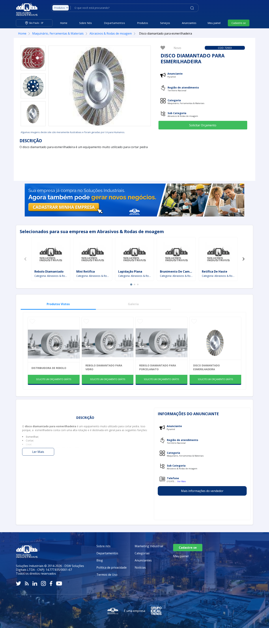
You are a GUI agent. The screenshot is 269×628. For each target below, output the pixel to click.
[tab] (131, 284)
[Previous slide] (26, 259)
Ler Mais (38, 452)
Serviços (165, 23)
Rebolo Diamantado (48, 271)
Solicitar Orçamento (202, 125)
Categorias (142, 553)
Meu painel (214, 23)
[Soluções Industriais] (25, 9)
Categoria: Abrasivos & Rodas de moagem (50, 276)
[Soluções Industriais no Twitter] (18, 583)
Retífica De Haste (214, 271)
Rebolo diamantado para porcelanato (157, 367)
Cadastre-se (238, 23)
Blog (99, 560)
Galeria (133, 304)
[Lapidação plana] (134, 254)
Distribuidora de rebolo (48, 368)
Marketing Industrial (149, 546)
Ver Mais (181, 481)
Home (63, 23)
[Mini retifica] (92, 254)
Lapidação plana (130, 271)
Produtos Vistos (58, 304)
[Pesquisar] (192, 7)
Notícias (140, 567)
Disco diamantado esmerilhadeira (206, 367)
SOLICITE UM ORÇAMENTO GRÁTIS (53, 379)
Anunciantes (189, 23)
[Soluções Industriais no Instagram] (43, 583)
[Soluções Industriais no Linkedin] (34, 583)
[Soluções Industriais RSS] (27, 583)
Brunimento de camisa (177, 271)
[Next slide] (243, 259)
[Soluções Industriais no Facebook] (51, 583)
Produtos (142, 23)
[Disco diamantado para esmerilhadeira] (33, 58)
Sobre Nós (85, 23)
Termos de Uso (106, 575)
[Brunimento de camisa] (176, 254)
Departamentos (107, 553)
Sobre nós (103, 546)
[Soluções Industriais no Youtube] (59, 583)
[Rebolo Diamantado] (50, 254)
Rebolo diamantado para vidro (103, 367)
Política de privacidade (111, 567)
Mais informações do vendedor (202, 491)
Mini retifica (85, 271)
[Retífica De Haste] (218, 254)
